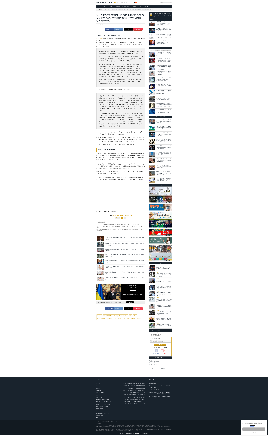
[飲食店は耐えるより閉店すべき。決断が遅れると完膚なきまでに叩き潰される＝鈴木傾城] (100, 244)
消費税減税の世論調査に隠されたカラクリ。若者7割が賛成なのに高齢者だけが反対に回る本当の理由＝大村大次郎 (164, 105)
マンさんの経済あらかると (133, 392)
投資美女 (98, 411)
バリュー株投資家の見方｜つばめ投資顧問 (132, 390)
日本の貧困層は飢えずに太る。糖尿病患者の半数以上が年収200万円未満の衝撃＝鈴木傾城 (163, 73)
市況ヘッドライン (100, 397)
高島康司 (139, 318)
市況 (141, 6)
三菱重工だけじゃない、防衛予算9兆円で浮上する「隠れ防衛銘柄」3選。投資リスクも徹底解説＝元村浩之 (163, 140)
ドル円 (143, 396)
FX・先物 (110, 6)
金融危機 (133, 318)
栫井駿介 (135, 396)
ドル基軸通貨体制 (107, 315)
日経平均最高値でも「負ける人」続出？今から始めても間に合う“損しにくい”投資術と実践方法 (163, 23)
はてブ (117, 29)
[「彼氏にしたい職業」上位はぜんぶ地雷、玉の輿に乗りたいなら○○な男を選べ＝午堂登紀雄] (100, 267)
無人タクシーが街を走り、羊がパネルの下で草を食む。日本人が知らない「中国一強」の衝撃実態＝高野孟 (163, 98)
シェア (107, 29)
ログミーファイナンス (139, 403)
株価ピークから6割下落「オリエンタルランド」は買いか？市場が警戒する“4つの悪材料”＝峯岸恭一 (163, 166)
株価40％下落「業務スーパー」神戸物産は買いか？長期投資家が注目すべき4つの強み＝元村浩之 (163, 127)
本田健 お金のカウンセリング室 (102, 413)
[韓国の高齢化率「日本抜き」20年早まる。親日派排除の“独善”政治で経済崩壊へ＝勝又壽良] (100, 261)
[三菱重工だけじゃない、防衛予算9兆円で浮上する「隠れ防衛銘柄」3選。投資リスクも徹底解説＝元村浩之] (152, 141)
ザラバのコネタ (99, 415)
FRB (126, 399)
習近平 (140, 388)
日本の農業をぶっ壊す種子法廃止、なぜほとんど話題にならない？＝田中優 (163, 325)
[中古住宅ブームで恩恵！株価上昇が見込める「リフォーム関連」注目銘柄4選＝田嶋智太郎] (152, 121)
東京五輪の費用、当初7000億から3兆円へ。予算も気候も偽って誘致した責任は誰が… (164, 300)
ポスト (129, 29)
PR (97, 417)
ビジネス (168, 50)
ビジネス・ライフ (126, 6)
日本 (126, 397)
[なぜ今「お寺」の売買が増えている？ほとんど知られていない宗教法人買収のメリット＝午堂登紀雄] (100, 256)
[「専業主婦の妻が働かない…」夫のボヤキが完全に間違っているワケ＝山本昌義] (100, 279)
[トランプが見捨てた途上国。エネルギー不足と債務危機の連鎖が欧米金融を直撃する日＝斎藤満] (152, 147)
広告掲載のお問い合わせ (154, 361)
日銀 (132, 403)
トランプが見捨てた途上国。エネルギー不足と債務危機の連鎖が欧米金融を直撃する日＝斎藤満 (163, 147)
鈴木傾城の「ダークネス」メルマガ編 (130, 385)
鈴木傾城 (124, 401)
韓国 (138, 396)
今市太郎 (124, 383)
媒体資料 (151, 360)
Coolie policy (252, 426)
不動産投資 (117, 6)
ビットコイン (133, 401)
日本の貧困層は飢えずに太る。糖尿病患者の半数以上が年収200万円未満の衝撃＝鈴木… (164, 306)
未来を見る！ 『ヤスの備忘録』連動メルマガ (118, 318)
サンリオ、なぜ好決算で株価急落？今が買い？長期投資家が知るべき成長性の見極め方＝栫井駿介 (118, 224)
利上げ (137, 397)
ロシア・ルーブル (123, 315)
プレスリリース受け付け (154, 364)
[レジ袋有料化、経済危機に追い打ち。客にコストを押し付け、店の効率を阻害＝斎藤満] (100, 238)
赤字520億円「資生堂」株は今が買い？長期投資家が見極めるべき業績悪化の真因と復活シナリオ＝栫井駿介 (163, 60)
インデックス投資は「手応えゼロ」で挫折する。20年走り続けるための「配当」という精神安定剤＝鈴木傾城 (163, 111)
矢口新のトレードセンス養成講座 (103, 404)
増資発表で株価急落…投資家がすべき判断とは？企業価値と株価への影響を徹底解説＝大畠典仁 (163, 160)
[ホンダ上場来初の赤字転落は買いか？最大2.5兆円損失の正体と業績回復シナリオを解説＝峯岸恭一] (152, 154)
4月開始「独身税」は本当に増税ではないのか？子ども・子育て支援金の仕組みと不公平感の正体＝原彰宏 (163, 173)
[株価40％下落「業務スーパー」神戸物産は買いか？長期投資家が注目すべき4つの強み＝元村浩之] (152, 128)
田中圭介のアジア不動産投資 (102, 406)
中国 (130, 315)
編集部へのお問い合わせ (154, 362)
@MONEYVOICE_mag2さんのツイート (160, 368)
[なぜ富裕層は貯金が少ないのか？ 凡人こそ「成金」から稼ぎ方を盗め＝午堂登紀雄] (100, 273)
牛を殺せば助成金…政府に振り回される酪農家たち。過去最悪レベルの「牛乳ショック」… (163, 275)
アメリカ (99, 315)
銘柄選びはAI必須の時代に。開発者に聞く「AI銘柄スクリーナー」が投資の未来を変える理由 (162, 15)
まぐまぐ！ (118, 421)
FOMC (137, 388)
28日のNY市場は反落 (153, 383)
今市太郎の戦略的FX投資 (132, 399)
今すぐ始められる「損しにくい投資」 (123, 2)
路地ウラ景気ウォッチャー (101, 408)
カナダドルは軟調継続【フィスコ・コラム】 (158, 389)
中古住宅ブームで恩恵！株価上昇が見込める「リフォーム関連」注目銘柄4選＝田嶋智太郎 (163, 121)
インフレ (138, 401)
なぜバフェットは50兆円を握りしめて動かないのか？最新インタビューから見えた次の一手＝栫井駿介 (163, 42)
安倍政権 (125, 403)
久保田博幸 (129, 388)
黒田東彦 (127, 396)
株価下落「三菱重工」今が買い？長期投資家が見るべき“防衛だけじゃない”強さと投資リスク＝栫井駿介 (163, 79)
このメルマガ (99, 38)
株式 (105, 6)
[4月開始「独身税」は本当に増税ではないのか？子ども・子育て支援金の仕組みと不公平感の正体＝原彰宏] (152, 173)
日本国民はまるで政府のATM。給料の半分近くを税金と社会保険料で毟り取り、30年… (163, 294)
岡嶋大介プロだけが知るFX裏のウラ (103, 401)
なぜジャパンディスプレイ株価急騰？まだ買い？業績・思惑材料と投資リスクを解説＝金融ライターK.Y (163, 179)
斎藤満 (143, 399)
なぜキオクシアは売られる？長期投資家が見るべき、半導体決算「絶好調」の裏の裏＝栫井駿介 (163, 92)
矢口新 (124, 397)
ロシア (115, 315)
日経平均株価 (133, 387)
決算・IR (146, 6)
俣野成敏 (128, 401)
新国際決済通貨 (101, 318)
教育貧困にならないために (136, 394)
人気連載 (134, 6)
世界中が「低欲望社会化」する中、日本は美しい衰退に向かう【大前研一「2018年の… (163, 313)
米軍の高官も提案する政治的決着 (122, 215)
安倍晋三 (129, 397)
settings (254, 432)
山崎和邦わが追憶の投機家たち (102, 399)
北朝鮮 (139, 385)
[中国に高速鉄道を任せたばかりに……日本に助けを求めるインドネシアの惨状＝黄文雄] (100, 250)
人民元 (134, 315)
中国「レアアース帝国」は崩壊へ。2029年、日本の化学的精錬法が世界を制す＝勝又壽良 (163, 29)
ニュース (99, 6)
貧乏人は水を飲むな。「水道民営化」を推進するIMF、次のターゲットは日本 (163, 54)
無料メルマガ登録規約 (153, 338)
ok (253, 429)
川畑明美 (129, 403)
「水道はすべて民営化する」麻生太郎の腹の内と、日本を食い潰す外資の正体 (163, 319)
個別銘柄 (133, 397)
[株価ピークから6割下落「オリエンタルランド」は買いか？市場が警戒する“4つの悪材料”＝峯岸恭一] (152, 167)
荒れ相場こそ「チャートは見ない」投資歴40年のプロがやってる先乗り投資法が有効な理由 (163, 36)
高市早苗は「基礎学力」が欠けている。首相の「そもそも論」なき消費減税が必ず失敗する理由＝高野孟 (163, 86)
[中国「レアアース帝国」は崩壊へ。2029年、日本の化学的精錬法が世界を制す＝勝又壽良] (152, 134)
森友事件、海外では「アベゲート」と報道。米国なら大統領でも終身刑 (163, 268)
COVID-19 (139, 399)
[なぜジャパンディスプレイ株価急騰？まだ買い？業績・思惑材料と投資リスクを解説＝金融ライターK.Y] (152, 180)
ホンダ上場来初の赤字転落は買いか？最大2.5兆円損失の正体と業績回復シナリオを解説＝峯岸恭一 (163, 153)
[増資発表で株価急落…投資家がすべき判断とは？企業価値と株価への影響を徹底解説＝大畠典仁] (152, 160)
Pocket (138, 29)
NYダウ (129, 387)
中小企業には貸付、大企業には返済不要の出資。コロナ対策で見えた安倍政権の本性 (163, 287)
